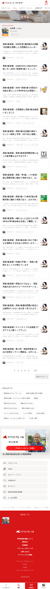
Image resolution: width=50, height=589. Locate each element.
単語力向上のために (21, 79)
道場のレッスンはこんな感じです (25, 123)
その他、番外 (19, 58)
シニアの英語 (27, 413)
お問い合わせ (25, 552)
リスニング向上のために (11, 413)
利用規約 (25, 545)
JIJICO (25, 567)
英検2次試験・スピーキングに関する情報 (27, 145)
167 (35, 370)
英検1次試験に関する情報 (34, 393)
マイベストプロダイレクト (25, 561)
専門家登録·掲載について (25, 539)
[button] (19, 586)
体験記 (18, 101)
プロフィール (14, 34)
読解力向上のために (27, 403)
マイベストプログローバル (25, 570)
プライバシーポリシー (24, 548)
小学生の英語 (40, 413)
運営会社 (25, 542)
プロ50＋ (25, 564)
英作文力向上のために (11, 408)
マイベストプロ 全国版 (25, 555)
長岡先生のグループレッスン (13, 393)
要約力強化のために (21, 319)
